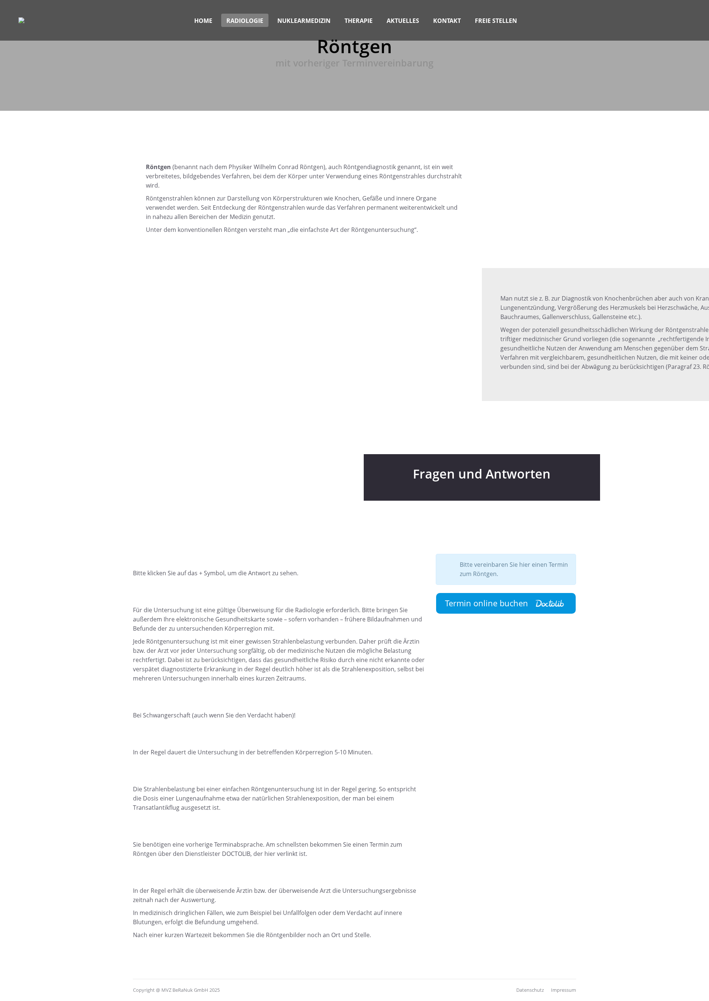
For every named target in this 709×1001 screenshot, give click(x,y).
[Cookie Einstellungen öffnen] (16, 991)
